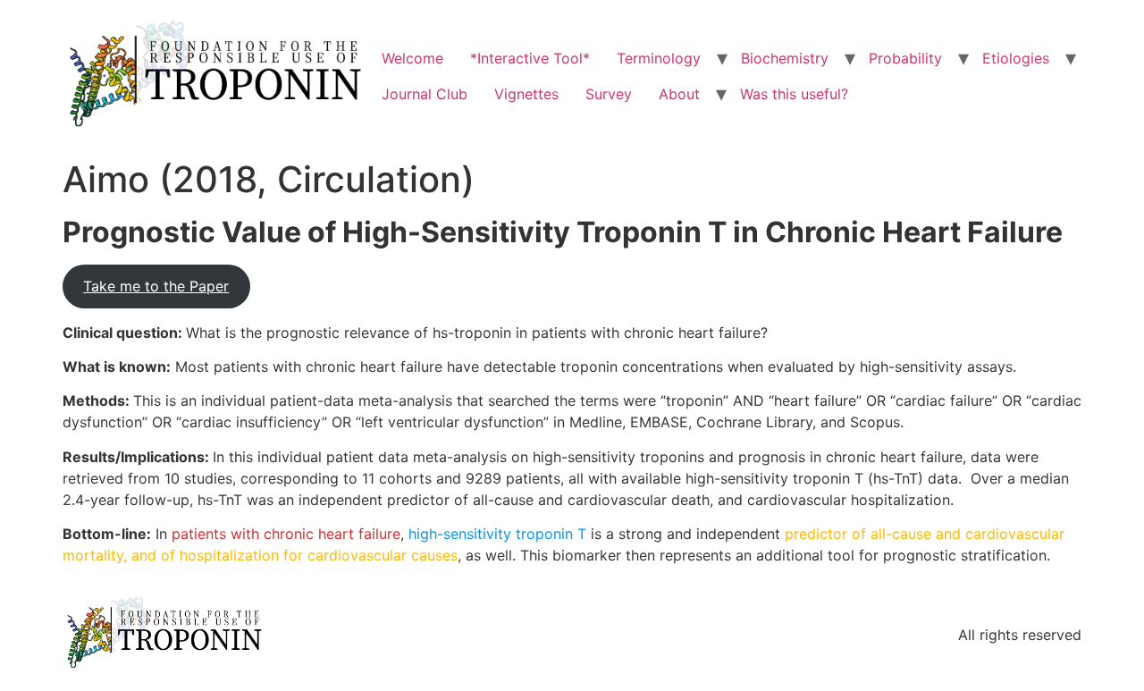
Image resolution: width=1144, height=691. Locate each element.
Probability (905, 58)
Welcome (412, 58)
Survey (608, 94)
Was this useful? (794, 94)
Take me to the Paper (156, 286)
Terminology (659, 58)
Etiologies (1015, 58)
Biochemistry (785, 58)
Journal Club (424, 94)
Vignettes (526, 94)
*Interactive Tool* (530, 58)
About (679, 94)
